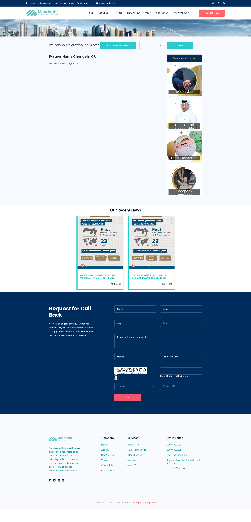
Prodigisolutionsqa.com (144, 502)
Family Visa (133, 465)
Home (90, 13)
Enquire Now (212, 13)
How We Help (133, 13)
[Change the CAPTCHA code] (115, 375)
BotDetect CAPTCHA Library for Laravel (131, 373)
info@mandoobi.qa (107, 3)
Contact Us (162, 13)
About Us (103, 13)
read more (116, 284)
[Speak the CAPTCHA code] (115, 378)
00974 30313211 (174, 449)
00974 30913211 (174, 444)
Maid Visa (132, 460)
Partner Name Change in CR (72, 56)
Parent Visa (133, 444)
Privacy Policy (181, 13)
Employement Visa (136, 449)
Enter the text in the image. (174, 376)
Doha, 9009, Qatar (176, 468)
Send (127, 397)
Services (117, 13)
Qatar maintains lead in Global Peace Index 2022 (97, 276)
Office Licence (134, 454)
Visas (148, 13)
